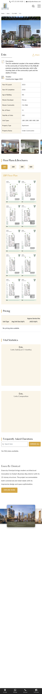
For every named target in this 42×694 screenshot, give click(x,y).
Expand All (34, 444)
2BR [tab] (13, 167)
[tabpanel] (21, 238)
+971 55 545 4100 (17, 1)
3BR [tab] (22, 167)
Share (37, 55)
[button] (3, 31)
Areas (8, 13)
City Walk (14, 13)
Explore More (9, 490)
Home (2, 13)
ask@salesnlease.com (34, 1)
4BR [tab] (31, 167)
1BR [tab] (4, 167)
